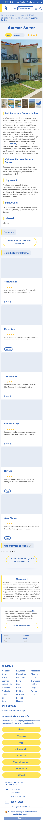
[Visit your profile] (36, 8)
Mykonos (35, 674)
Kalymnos (20, 671)
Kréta (18, 688)
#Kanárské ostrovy (21, 762)
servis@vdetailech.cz (20, 807)
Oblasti (13, 15)
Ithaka (4, 701)
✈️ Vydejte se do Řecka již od (21, 2)
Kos (18, 684)
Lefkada (20, 694)
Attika (4, 677)
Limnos (23, 15)
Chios (4, 694)
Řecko (4, 15)
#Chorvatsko (21, 749)
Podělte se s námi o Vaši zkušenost (19, 242)
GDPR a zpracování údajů (13, 711)
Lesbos (19, 698)
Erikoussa (6, 688)
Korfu (18, 681)
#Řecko (21, 729)
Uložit (7, 44)
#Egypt (21, 775)
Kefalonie (20, 677)
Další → (34, 694)
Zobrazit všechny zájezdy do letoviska (21, 560)
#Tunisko (21, 755)
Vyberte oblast (25, 8)
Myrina (13, 144)
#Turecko (21, 736)
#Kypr (21, 742)
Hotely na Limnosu (19, 18)
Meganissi (35, 671)
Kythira (19, 691)
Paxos (34, 691)
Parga (33, 688)
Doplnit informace (21, 626)
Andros (5, 674)
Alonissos (6, 671)
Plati (34, 611)
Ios (3, 698)
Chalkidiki (6, 691)
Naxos (34, 677)
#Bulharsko (21, 768)
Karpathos (21, 674)
